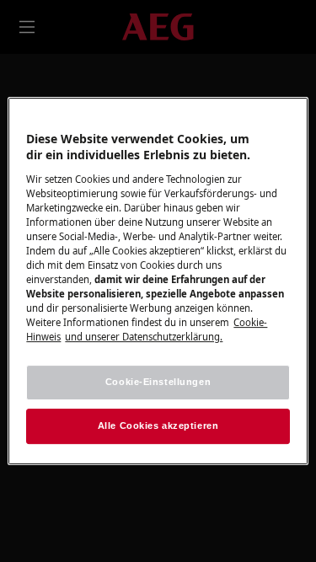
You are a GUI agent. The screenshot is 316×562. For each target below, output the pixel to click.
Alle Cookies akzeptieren (158, 425)
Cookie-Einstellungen (158, 382)
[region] (158, 281)
